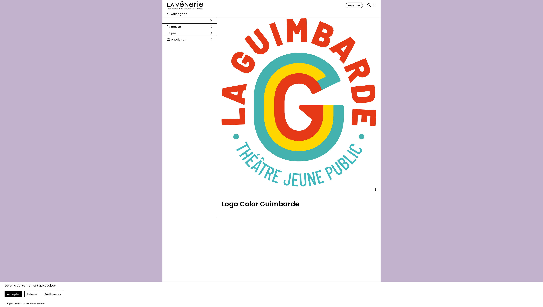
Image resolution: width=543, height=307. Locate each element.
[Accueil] (185, 5)
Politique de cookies (13, 304)
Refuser (32, 294)
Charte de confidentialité (34, 304)
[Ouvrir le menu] (374, 5)
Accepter (13, 294)
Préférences (52, 294)
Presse (176, 27)
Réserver (354, 5)
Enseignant (179, 40)
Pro (173, 33)
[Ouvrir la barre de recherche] (369, 5)
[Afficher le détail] (375, 190)
